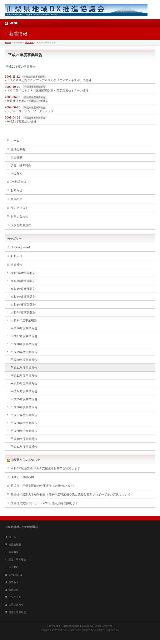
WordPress (61, 629)
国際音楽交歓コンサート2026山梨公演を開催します (45, 503)
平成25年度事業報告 (24, 399)
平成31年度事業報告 (24, 446)
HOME (8, 42)
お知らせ (16, 190)
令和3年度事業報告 (23, 281)
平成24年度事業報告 (24, 391)
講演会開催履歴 (21, 225)
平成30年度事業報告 (24, 438)
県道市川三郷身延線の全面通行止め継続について (43, 485)
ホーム (15, 140)
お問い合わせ (19, 216)
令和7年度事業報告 (23, 312)
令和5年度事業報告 (23, 296)
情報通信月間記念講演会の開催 (27, 101)
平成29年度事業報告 (24, 430)
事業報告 (29, 42)
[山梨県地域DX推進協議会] (76, 11)
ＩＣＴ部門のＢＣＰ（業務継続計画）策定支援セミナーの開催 (48, 90)
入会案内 (16, 173)
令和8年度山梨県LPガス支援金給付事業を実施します (45, 468)
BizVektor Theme (80, 629)
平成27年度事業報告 (24, 415)
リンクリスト (19, 207)
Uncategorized (20, 247)
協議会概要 (18, 149)
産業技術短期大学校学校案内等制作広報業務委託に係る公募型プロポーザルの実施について (70, 494)
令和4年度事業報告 (23, 288)
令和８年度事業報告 (24, 320)
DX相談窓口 (18, 181)
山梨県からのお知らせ (25, 459)
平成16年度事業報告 (24, 328)
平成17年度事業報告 (24, 336)
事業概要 (16, 157)
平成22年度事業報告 (24, 375)
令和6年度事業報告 (23, 304)
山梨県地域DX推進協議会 (75, 626)
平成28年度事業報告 (24, 423)
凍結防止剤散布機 (22, 477)
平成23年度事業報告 (24, 383)
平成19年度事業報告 (24, 352)
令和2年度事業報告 (23, 273)
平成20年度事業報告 (24, 359)
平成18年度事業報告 (24, 344)
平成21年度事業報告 (34, 76)
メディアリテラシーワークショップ (30, 111)
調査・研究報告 (21, 165)
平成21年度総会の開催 (21, 121)
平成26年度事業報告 (24, 407)
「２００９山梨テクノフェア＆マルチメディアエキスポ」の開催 (49, 80)
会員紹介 (16, 199)
